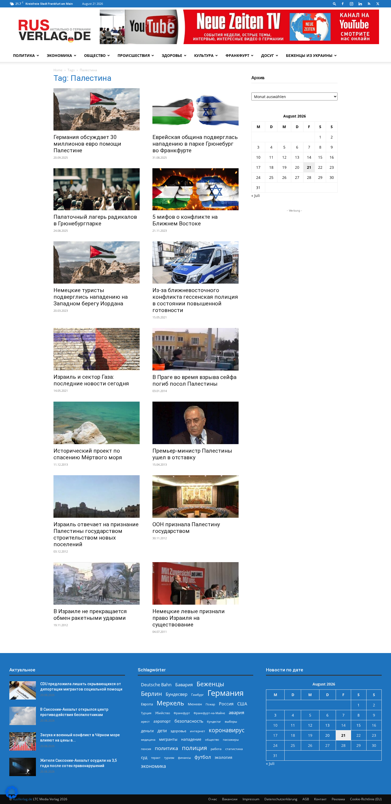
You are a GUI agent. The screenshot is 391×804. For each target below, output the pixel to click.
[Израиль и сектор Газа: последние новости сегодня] (96, 349)
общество (212, 740)
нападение (191, 739)
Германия (225, 693)
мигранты (168, 739)
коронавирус (226, 730)
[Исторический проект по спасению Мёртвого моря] (96, 423)
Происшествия (134, 55)
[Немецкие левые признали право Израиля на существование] (195, 583)
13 (297, 157)
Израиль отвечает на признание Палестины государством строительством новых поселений (96, 534)
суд (144, 757)
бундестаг (214, 721)
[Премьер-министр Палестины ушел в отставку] (195, 423)
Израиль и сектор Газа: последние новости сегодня (91, 380)
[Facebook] (343, 3)
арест (145, 721)
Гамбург (197, 695)
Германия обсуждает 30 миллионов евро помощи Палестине (87, 144)
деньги (147, 730)
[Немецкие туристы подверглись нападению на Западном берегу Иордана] (96, 262)
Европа (147, 704)
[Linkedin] (360, 3)
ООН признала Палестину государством (186, 527)
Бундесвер (177, 694)
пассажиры (231, 740)
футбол (202, 757)
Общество (95, 55)
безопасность (188, 721)
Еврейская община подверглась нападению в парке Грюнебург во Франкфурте (195, 144)
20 (297, 167)
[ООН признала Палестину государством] (195, 496)
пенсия (146, 749)
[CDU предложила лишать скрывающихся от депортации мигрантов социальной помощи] (22, 690)
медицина (148, 740)
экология (223, 757)
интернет (197, 731)
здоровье (178, 731)
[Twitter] (378, 3)
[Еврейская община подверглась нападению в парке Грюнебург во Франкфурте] (195, 109)
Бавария (184, 685)
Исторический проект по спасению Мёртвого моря (87, 454)
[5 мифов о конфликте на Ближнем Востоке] (195, 189)
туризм (169, 758)
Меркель (170, 703)
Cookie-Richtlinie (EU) (366, 799)
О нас (212, 799)
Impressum (251, 799)
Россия (226, 704)
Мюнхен (195, 704)
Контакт (320, 799)
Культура (204, 55)
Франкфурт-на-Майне (209, 713)
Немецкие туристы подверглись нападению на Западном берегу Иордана (90, 297)
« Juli (255, 195)
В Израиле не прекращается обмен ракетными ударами (90, 614)
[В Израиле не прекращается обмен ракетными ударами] (96, 583)
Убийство (162, 713)
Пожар (210, 704)
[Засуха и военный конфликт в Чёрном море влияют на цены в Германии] (22, 741)
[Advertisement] (294, 246)
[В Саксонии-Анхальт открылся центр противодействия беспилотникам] (22, 716)
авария (236, 712)
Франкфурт (237, 55)
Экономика (59, 55)
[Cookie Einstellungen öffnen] (11, 797)
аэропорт (162, 721)
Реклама (338, 799)
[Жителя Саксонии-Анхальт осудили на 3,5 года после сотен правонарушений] (22, 767)
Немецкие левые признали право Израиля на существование (188, 618)
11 (271, 157)
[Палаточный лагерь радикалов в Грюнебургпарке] (96, 189)
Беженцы (210, 684)
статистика (234, 749)
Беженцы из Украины (309, 55)
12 (284, 157)
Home (58, 70)
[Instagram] (351, 3)
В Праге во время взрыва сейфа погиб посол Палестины (194, 380)
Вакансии (230, 799)
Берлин (151, 693)
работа (216, 749)
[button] (335, 4)
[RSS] (369, 3)
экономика (153, 766)
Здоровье (172, 55)
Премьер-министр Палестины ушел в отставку (192, 454)
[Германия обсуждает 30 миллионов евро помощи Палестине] (96, 109)
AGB (305, 799)
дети (162, 731)
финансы (184, 758)
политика (166, 748)
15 (320, 157)
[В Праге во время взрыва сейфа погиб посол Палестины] (195, 349)
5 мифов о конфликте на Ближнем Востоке (185, 220)
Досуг (267, 55)
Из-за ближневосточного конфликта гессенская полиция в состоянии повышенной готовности (195, 300)
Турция (146, 713)
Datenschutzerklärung (280, 799)
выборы (231, 721)
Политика (24, 55)
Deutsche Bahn (156, 685)
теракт (155, 758)
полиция (194, 748)
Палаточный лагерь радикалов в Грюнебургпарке (95, 220)
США (242, 704)
